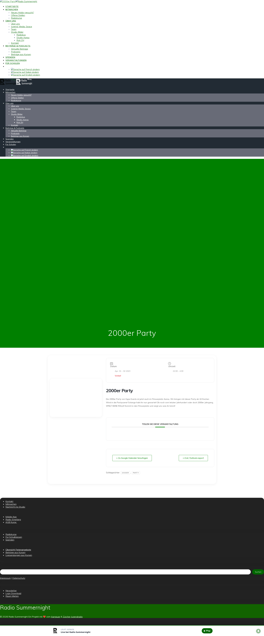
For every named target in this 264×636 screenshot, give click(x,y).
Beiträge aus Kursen (21, 54)
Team (13, 29)
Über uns (11, 21)
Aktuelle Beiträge (19, 48)
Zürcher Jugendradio (73, 616)
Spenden (10, 57)
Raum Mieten (12, 596)
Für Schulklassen (14, 537)
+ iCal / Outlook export (193, 458)
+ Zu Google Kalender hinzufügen (132, 458)
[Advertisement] (76, 398)
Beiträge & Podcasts (18, 46)
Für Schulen (13, 63)
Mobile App (11, 516)
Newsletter (11, 590)
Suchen (258, 572)
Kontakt (15, 43)
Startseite (12, 6)
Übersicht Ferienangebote (18, 549)
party (136, 473)
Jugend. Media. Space (21, 26)
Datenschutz (18, 578)
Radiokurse (16, 18)
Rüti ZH (20, 40)
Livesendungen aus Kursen (19, 555)
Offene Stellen (18, 15)
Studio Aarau (22, 37)
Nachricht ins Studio (15, 506)
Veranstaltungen (16, 60)
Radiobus (21, 34)
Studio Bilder (17, 32)
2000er (125, 473)
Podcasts (15, 51)
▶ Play (207, 631)
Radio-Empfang (13, 519)
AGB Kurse (11, 522)
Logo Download (13, 593)
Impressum (5, 578)
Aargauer (55, 616)
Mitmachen (12, 9)
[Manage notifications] (258, 631)
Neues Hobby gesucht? (22, 12)
